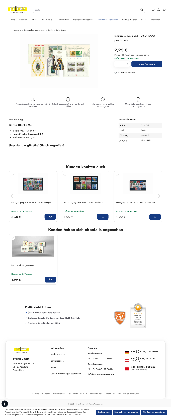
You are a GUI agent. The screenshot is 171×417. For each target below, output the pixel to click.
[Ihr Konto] (158, 9)
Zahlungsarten (57, 360)
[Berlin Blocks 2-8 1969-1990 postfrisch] (59, 61)
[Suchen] (142, 10)
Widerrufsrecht (58, 354)
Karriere (35, 393)
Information (57, 348)
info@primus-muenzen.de (101, 374)
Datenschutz (73, 393)
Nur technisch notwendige (126, 412)
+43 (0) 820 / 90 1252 (143, 358)
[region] (60, 61)
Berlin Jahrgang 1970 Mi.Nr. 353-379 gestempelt (31, 202)
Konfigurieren (104, 412)
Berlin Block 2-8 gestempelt (22, 265)
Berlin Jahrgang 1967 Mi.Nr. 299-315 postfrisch (135, 202)
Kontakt (108, 393)
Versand (54, 367)
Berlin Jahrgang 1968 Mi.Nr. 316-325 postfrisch (83, 202)
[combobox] (86, 10)
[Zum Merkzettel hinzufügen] (12, 174)
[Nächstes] (159, 197)
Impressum (45, 393)
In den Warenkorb (147, 63)
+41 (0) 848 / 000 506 (143, 367)
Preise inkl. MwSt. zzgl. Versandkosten (131, 54)
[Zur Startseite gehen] (18, 10)
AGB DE (83, 393)
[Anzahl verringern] (116, 64)
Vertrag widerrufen (131, 393)
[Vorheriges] (12, 197)
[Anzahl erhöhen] (127, 64)
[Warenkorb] (164, 9)
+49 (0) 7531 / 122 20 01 (144, 351)
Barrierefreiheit (96, 393)
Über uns (117, 393)
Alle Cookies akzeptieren (154, 412)
